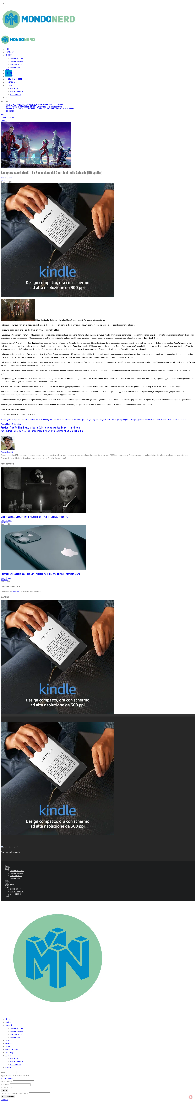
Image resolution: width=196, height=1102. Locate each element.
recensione (145, 419)
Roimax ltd (15, 852)
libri (6, 880)
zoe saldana (181, 419)
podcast (7, 867)
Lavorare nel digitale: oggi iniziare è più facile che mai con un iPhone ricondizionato (39, 107)
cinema (3, 180)
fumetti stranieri (17, 61)
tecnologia (8, 886)
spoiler (168, 419)
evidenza (58, 419)
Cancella (4, 1099)
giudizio (85, 419)
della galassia (49, 419)
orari (132, 419)
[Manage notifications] (190, 1097)
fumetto (78, 419)
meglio (125, 419)
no (129, 419)
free (67, 419)
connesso (15, 591)
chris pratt (15, 419)
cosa (42, 419)
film (64, 419)
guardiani (98, 419)
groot (91, 419)
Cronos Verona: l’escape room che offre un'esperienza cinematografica (33, 105)
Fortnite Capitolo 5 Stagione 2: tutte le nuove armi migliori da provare (34, 108)
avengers (7, 419)
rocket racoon (156, 419)
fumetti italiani (17, 58)
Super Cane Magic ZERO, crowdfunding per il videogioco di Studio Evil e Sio (42, 431)
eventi (8, 97)
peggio (137, 419)
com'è (37, 419)
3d (2, 419)
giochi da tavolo (17, 88)
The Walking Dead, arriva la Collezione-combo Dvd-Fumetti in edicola (40, 427)
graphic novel (16, 64)
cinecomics (24, 419)
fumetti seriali (16, 67)
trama (173, 419)
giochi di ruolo (16, 91)
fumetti (9, 55)
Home (7, 866)
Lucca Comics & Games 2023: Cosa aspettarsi (23, 104)
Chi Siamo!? (10, 111)
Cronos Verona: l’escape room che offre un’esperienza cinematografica (34, 516)
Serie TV (7, 883)
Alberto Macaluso (6, 521)
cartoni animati (9, 884)
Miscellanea (4, 522)
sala (163, 419)
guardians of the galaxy (112, 419)
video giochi (15, 94)
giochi (8, 85)
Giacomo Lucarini (6, 178)
